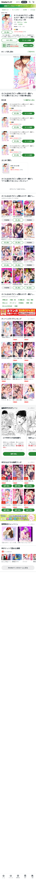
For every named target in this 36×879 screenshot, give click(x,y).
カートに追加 (28, 113)
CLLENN (20, 24)
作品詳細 (6, 220)
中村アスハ (20, 22)
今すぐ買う (9, 40)
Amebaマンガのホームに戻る (18, 568)
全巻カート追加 (28, 45)
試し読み (7, 32)
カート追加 (27, 40)
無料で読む (14, 454)
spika (25, 22)
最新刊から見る (30, 100)
